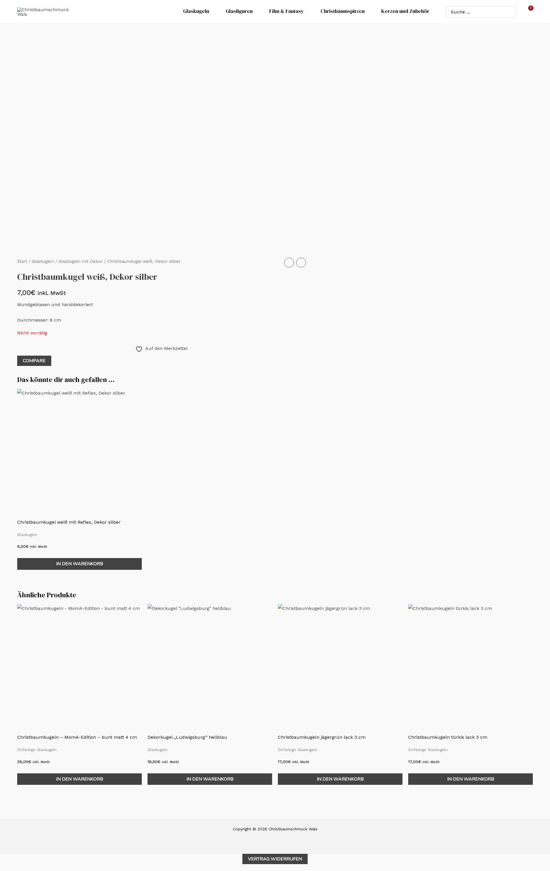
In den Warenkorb (79, 564)
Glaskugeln (43, 261)
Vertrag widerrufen (275, 859)
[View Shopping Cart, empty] (527, 11)
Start (22, 261)
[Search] (510, 11)
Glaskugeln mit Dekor (80, 261)
